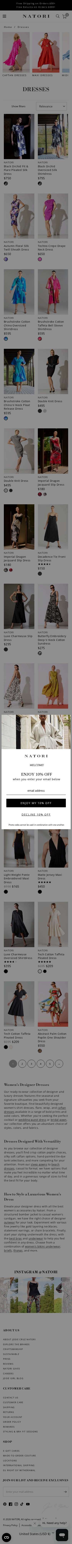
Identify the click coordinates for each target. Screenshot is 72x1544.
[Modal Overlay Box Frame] (36, 772)
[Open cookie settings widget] (6, 1537)
